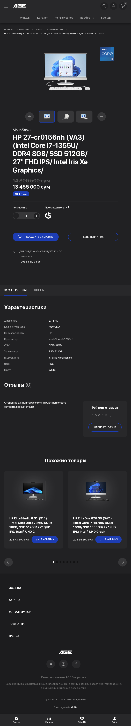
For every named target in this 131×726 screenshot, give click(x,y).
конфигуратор (20, 612)
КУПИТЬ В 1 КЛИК (93, 236)
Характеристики (15, 290)
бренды (14, 636)
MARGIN (72, 707)
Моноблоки (56, 29)
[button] (29, 116)
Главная (8, 29)
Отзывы (39, 290)
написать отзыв (105, 427)
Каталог (42, 17)
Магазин (24, 29)
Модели (25, 17)
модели (15, 588)
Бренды (106, 17)
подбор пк (17, 624)
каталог (15, 600)
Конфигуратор (64, 17)
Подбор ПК (87, 17)
